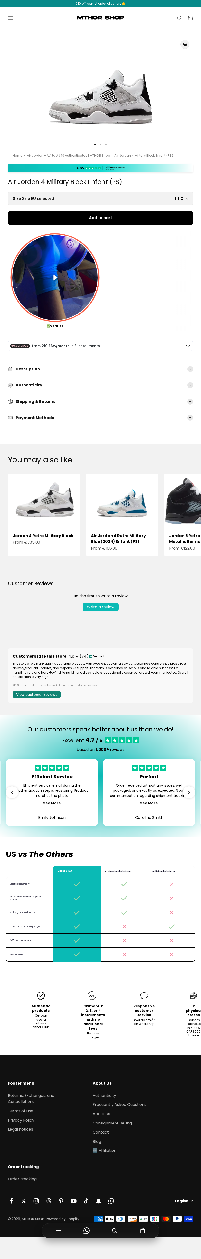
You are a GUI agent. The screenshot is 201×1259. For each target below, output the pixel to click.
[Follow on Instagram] (36, 1201)
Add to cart (100, 218)
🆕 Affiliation (104, 1150)
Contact (101, 1132)
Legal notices (20, 1129)
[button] (12, 792)
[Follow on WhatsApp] (111, 1201)
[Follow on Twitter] (23, 1201)
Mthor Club (41, 1027)
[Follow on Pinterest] (61, 1201)
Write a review (100, 607)
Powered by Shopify (62, 1218)
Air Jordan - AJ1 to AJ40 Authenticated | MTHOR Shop (68, 155)
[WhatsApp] (87, 1230)
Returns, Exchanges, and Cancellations (31, 1099)
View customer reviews (36, 694)
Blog (97, 1141)
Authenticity (104, 1095)
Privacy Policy (21, 1120)
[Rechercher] (114, 1230)
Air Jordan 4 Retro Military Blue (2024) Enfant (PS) (118, 538)
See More (52, 803)
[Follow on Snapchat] (98, 1201)
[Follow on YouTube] (73, 1201)
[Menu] (58, 1230)
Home (18, 155)
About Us (101, 1114)
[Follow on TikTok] (86, 1201)
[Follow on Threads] (48, 1201)
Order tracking (22, 1179)
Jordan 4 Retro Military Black (43, 536)
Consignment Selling (112, 1123)
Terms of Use (20, 1111)
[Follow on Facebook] (11, 1201)
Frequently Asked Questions (119, 1104)
